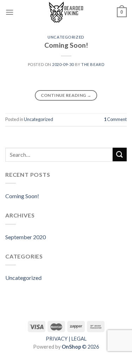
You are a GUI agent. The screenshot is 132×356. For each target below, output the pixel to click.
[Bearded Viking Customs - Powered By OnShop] (66, 12)
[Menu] (9, 12)
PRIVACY (57, 339)
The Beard (92, 64)
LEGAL (79, 339)
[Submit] (120, 154)
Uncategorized (66, 37)
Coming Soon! (66, 45)
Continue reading (66, 95)
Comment (115, 119)
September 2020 (25, 237)
